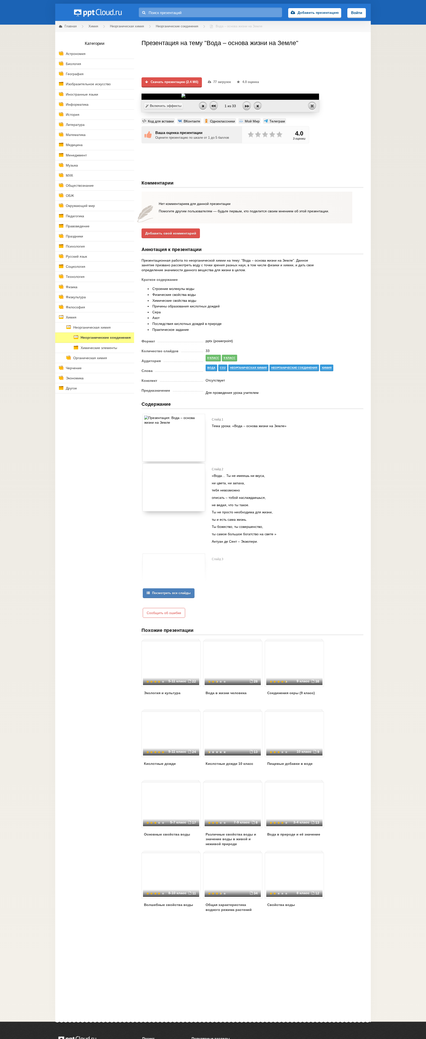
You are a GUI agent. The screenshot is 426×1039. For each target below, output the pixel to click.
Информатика (77, 104)
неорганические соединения (294, 367)
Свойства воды (281, 905)
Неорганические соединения (106, 337)
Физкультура (76, 297)
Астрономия (76, 54)
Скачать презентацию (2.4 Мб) (174, 82)
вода (211, 367)
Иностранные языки (82, 94)
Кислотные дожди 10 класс (229, 764)
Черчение (74, 368)
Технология (75, 277)
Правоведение (77, 226)
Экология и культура (162, 693)
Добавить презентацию (318, 13)
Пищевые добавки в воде (290, 764)
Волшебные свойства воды (168, 905)
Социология (75, 266)
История (72, 115)
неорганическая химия (248, 367)
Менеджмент (76, 155)
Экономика (75, 378)
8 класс (213, 357)
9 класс (229, 357)
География (75, 74)
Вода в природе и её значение (293, 834)
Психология (75, 246)
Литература (75, 125)
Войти (356, 13)
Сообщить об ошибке (164, 613)
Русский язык (76, 256)
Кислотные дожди (160, 764)
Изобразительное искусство (88, 84)
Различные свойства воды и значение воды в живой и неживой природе (231, 839)
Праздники (74, 236)
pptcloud (97, 12)
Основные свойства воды (167, 834)
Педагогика (75, 216)
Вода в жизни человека (226, 693)
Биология (73, 64)
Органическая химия (90, 358)
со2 (223, 367)
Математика (76, 135)
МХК (69, 175)
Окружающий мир (80, 206)
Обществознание (80, 185)
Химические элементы (99, 348)
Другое (71, 388)
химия (327, 367)
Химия (71, 317)
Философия (75, 307)
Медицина (74, 145)
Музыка (72, 165)
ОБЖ (70, 196)
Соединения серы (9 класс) (291, 693)
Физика (71, 287)
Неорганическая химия (92, 327)
